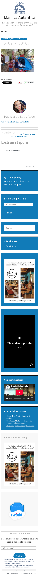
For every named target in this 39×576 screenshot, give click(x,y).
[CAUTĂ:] (19, 228)
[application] (19, 392)
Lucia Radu (21, 39)
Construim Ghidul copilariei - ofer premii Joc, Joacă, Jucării (19, 422)
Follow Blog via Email (15, 198)
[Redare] (7, 398)
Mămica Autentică (19, 17)
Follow (10, 212)
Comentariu (30, 166)
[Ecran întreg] (32, 398)
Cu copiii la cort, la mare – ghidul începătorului (20, 134)
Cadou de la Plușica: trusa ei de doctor (18, 417)
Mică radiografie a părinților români (20, 426)
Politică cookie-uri (23, 567)
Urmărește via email (19, 533)
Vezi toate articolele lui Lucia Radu (15, 122)
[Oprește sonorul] (28, 398)
